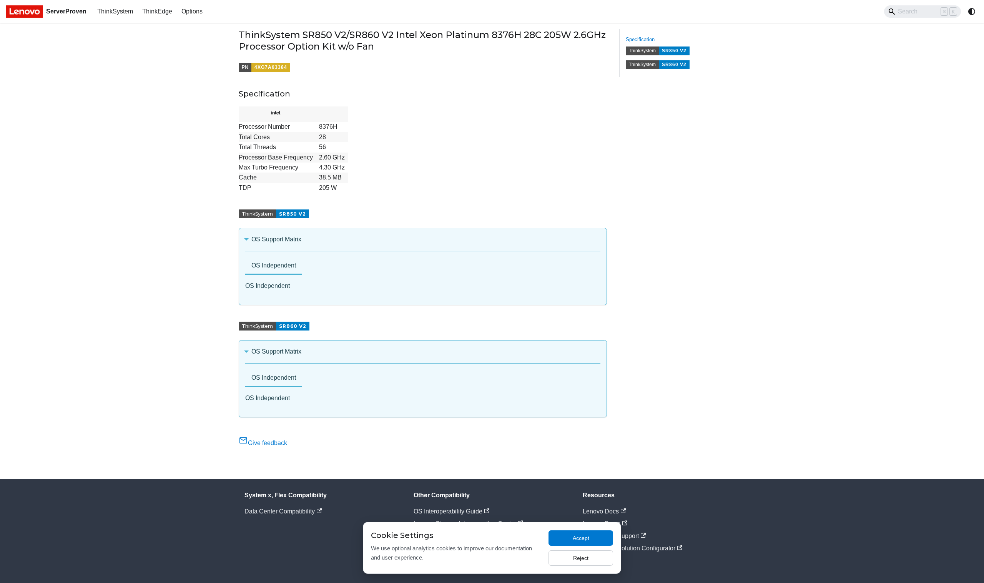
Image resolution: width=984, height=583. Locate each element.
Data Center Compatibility (279, 511)
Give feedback (267, 443)
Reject (580, 558)
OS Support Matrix (276, 239)
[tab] (273, 266)
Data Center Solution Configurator (629, 548)
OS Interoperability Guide (448, 511)
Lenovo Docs (601, 511)
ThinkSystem (115, 11)
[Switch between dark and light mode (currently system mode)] (972, 11)
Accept (581, 538)
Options (192, 11)
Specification (640, 39)
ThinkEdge (157, 11)
